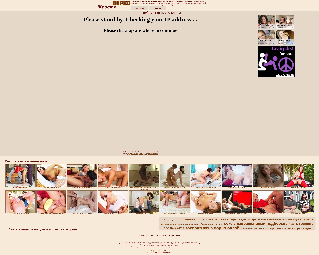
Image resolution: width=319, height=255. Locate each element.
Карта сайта (156, 250)
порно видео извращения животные (255, 219)
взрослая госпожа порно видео (290, 228)
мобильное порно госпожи (171, 220)
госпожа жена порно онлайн (214, 228)
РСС (166, 250)
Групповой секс (151, 154)
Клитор (141, 154)
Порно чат (157, 8)
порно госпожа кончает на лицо (255, 229)
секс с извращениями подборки (254, 223)
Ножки (135, 154)
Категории (139, 8)
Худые (130, 154)
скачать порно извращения (205, 219)
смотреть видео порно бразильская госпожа (200, 224)
